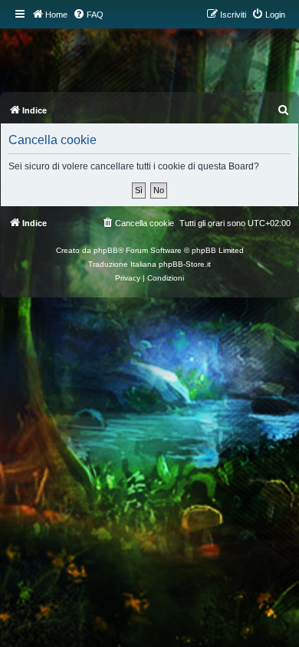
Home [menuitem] (56, 14)
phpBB (106, 250)
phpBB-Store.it (185, 264)
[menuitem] (88, 14)
